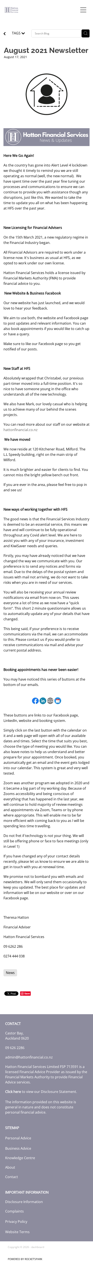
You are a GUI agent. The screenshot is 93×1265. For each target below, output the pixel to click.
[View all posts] (4, 34)
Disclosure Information (24, 1201)
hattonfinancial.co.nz (20, 429)
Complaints (14, 1211)
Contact (11, 1176)
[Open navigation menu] (83, 10)
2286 (20, 1047)
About (10, 1167)
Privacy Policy (16, 1221)
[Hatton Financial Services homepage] (41, 10)
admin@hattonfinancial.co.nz (29, 1057)
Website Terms (17, 1232)
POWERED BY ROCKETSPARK (25, 1259)
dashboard (37, 1247)
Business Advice (18, 1148)
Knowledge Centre (20, 1158)
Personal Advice (18, 1138)
